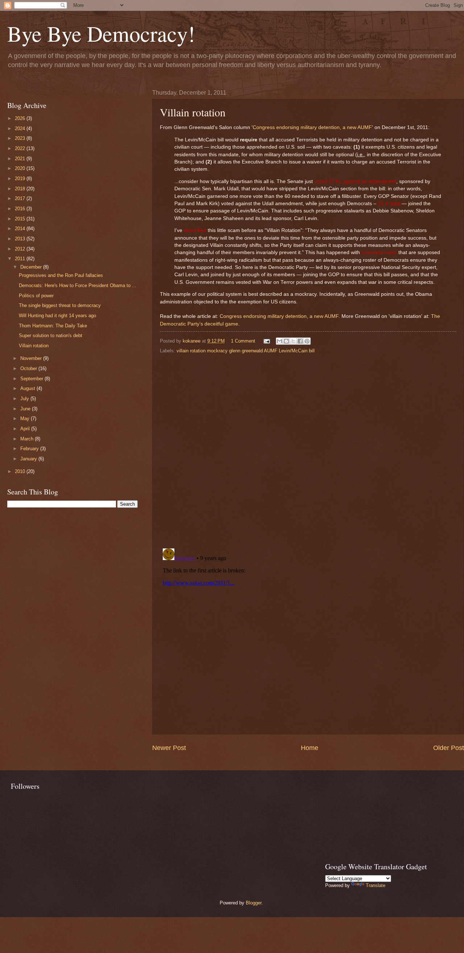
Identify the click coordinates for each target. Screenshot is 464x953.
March (27, 439)
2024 (20, 128)
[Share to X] (293, 341)
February (30, 448)
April (25, 428)
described (195, 230)
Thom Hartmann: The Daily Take (53, 325)
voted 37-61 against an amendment (355, 181)
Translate (375, 885)
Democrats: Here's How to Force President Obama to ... (77, 285)
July (25, 398)
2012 (20, 249)
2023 (20, 138)
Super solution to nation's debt (50, 335)
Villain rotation (34, 345)
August (28, 388)
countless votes (379, 252)
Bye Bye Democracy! (101, 33)
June (26, 408)
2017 (20, 198)
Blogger (253, 903)
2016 (20, 208)
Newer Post (169, 747)
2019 (20, 178)
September (32, 378)
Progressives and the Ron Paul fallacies (61, 275)
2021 (20, 158)
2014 (20, 228)
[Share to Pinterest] (307, 341)
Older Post (448, 747)
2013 (20, 238)
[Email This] (279, 341)
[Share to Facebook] (300, 341)
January (29, 458)
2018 (20, 188)
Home (309, 747)
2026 (20, 118)
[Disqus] (308, 448)
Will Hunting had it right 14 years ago (57, 315)
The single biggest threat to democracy (60, 305)
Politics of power (36, 295)
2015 (20, 218)
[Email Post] (266, 341)
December (31, 267)
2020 (20, 168)
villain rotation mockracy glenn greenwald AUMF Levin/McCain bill (246, 350)
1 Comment (243, 341)
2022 (20, 148)
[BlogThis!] (286, 341)
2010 (20, 471)
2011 (20, 258)
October (29, 368)
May (25, 418)
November (31, 358)
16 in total (389, 203)
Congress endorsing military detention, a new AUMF (312, 127)
